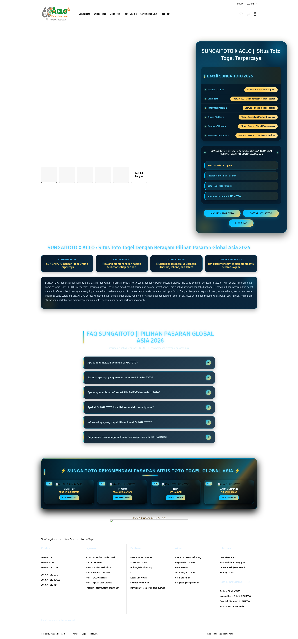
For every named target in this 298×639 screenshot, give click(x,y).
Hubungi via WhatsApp (141, 567)
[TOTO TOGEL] (56, 14)
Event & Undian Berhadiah (98, 567)
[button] (248, 14)
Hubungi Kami (227, 572)
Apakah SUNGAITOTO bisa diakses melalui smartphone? (148, 407)
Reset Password (182, 567)
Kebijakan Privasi (138, 577)
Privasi (75, 634)
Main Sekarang (69, 498)
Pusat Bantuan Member (141, 557)
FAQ (132, 572)
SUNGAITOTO (47, 557)
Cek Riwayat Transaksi (185, 572)
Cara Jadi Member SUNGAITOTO (235, 601)
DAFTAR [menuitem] (251, 3)
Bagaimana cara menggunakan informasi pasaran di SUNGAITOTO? (148, 437)
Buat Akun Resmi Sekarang (188, 557)
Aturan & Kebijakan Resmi (232, 567)
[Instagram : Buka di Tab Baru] (249, 634)
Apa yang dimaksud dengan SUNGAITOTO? (148, 363)
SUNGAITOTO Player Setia (232, 606)
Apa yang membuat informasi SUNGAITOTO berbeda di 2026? (148, 392)
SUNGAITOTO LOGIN (50, 575)
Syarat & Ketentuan (139, 582)
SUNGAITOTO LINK (50, 567)
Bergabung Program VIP (187, 582)
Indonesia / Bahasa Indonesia (53, 634)
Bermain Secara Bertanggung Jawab (147, 588)
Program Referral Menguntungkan (102, 588)
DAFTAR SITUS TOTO (261, 213)
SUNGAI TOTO (47, 562)
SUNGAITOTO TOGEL (50, 580)
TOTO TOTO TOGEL (94, 562)
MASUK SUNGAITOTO (222, 213)
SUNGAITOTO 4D (48, 585)
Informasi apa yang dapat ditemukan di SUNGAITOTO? (148, 422)
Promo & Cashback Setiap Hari (100, 557)
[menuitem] (84, 14)
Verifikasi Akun (182, 577)
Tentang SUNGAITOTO (230, 591)
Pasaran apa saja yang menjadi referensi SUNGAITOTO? (148, 377)
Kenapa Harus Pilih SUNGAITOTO (235, 596)
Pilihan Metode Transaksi (98, 572)
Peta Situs (94, 634)
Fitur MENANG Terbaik (96, 577)
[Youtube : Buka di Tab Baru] (255, 634)
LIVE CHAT (241, 223)
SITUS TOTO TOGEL (139, 562)
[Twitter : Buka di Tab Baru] (243, 634)
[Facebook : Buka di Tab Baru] (237, 634)
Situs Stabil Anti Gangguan (232, 562)
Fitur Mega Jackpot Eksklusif (99, 582)
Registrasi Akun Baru (185, 562)
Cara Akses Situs (227, 557)
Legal (84, 634)
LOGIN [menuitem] (240, 3)
